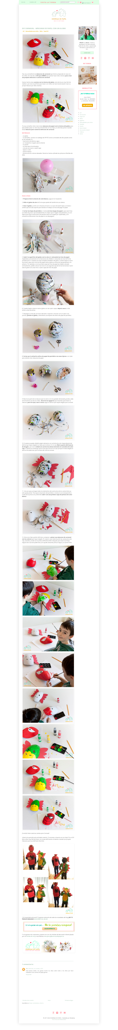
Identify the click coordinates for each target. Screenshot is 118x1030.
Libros (81, 134)
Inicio (49, 1000)
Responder (29, 974)
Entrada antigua (69, 1000)
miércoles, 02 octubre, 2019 (35, 968)
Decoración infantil (85, 130)
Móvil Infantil (83, 128)
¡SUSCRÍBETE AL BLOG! (41, 919)
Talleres (82, 132)
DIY (24, 31)
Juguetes (82, 120)
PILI (27, 968)
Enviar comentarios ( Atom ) (36, 1003)
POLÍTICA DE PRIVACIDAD (59, 1019)
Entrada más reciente (28, 1000)
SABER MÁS (87, 53)
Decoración (83, 114)
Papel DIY (46, 31)
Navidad (82, 124)
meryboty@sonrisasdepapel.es (54, 936)
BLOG (23, 2)
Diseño (81, 126)
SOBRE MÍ (33, 2)
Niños (41, 31)
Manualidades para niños (32, 31)
